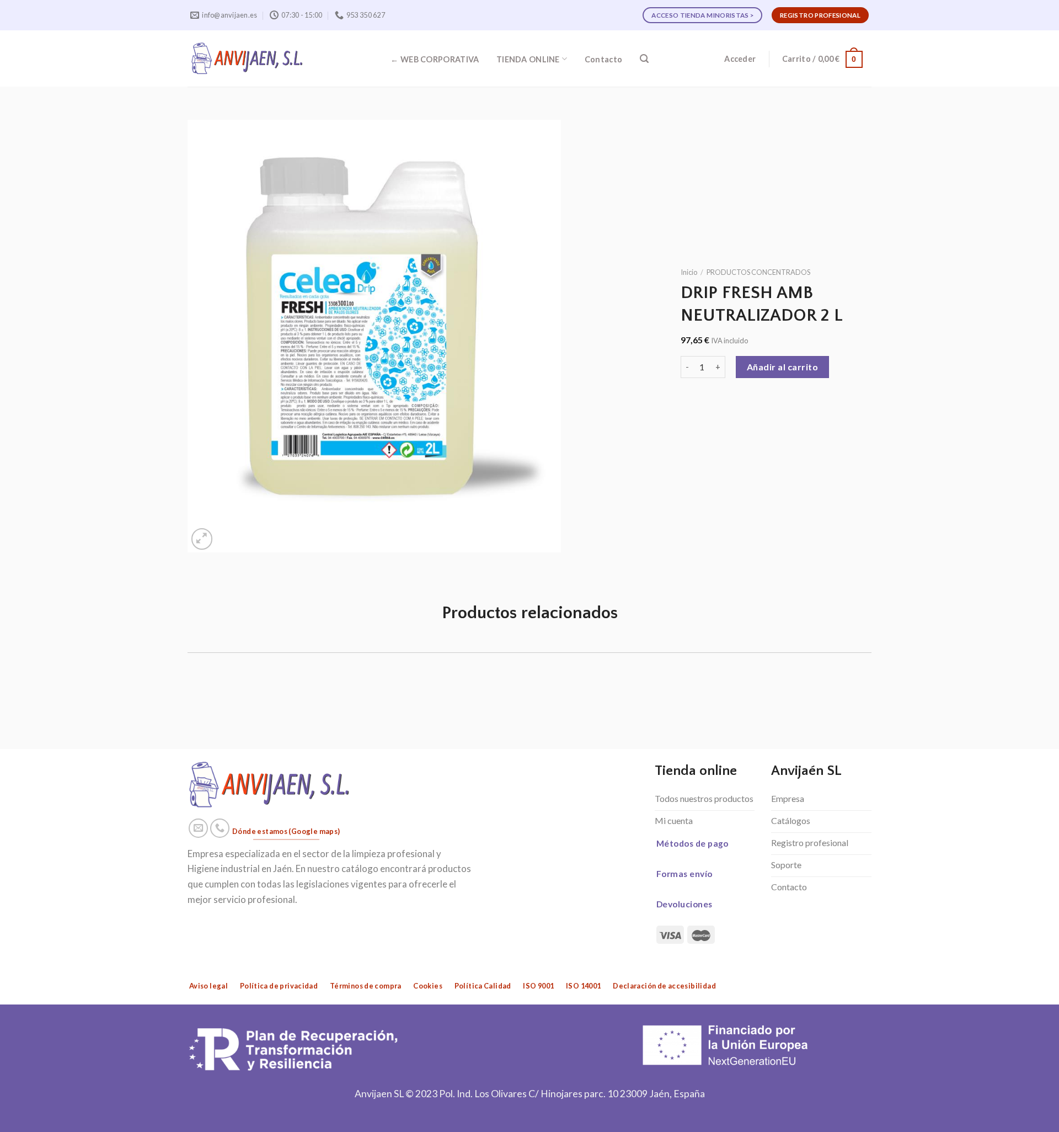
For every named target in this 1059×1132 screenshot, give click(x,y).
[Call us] (220, 828)
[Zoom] (202, 539)
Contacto (603, 59)
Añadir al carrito (782, 367)
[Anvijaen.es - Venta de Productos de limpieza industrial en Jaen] (247, 58)
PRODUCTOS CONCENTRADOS (758, 272)
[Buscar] (644, 59)
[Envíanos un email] (198, 828)
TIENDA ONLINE (528, 59)
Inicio (689, 272)
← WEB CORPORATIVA (435, 59)
